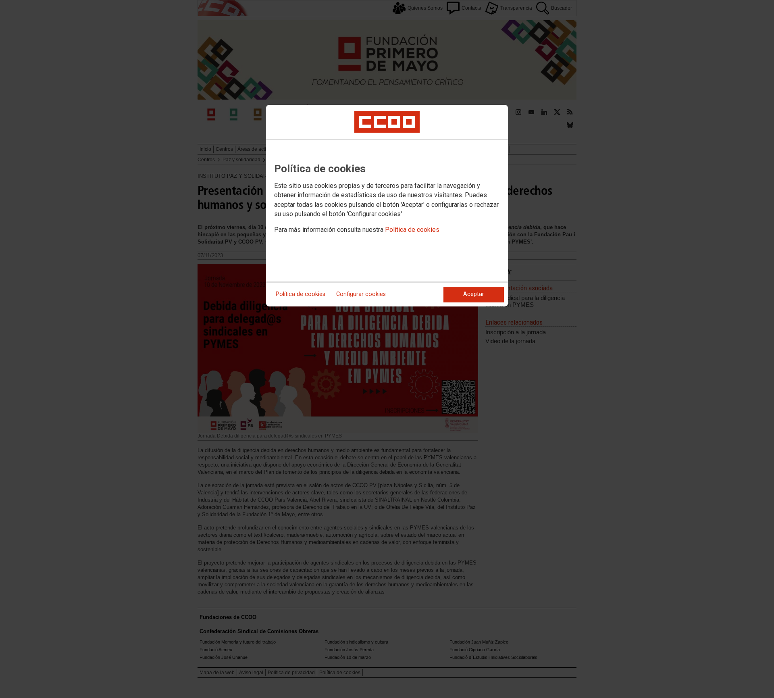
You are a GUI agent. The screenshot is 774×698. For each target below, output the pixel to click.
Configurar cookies (361, 294)
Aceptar (473, 294)
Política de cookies (412, 229)
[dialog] (387, 205)
